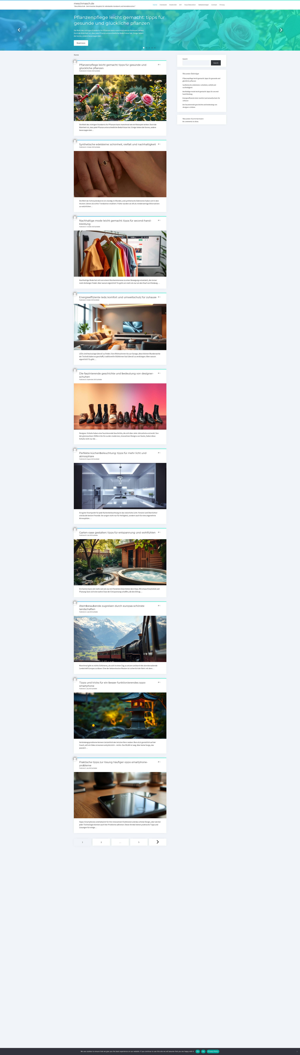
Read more (81, 43)
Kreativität (173, 5)
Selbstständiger (203, 5)
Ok (198, 1051)
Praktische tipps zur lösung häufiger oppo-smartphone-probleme (120, 795)
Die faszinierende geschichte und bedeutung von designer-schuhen (120, 406)
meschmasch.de (84, 3)
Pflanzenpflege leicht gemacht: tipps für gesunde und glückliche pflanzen (120, 98)
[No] (297, 1051)
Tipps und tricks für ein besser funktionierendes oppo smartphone (120, 715)
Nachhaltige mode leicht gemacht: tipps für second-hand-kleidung (120, 254)
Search (185, 59)
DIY (180, 5)
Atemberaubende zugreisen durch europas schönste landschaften (120, 639)
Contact (214, 5)
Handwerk (163, 5)
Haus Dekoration (190, 5)
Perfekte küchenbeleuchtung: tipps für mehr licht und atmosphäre (120, 486)
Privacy (222, 5)
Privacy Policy (213, 1051)
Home (155, 5)
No (203, 1051)
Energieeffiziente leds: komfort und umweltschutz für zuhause (117, 297)
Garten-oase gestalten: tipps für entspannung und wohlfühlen (117, 532)
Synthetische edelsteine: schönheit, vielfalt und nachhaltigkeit (117, 144)
